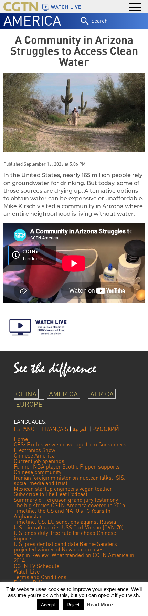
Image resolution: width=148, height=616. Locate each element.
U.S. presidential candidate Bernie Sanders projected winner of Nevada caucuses (65, 546)
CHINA (26, 393)
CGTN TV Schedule (36, 565)
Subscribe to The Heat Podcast (50, 494)
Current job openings (39, 461)
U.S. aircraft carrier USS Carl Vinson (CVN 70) (69, 527)
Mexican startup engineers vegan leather (63, 488)
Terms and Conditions (40, 577)
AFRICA (102, 393)
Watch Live (27, 571)
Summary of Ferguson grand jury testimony (66, 499)
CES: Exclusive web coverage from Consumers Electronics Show (70, 447)
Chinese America (34, 455)
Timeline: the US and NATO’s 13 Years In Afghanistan (62, 513)
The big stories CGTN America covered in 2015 (69, 505)
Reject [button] (73, 604)
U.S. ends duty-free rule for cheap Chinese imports (65, 535)
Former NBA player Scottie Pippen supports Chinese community (67, 469)
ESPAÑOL (26, 428)
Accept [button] (48, 604)
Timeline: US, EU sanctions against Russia (65, 521)
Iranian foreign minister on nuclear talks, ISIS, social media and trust (69, 480)
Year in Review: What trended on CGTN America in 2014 (74, 557)
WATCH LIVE (66, 7)
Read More (100, 604)
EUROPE (29, 404)
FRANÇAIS (55, 428)
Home (21, 438)
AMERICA (32, 20)
